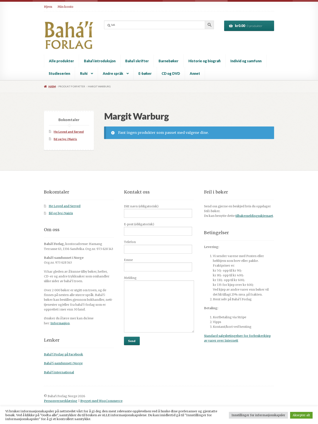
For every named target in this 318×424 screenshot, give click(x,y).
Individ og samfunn (246, 61)
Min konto (65, 7)
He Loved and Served (69, 131)
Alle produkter (61, 61)
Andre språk (113, 73)
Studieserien (59, 73)
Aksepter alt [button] (301, 415)
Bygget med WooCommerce (101, 401)
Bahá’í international (59, 372)
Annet (195, 73)
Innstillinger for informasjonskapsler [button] (258, 415)
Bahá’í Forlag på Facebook (63, 354)
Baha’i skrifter (137, 61)
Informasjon (60, 323)
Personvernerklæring (60, 401)
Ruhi (83, 73)
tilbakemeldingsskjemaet (254, 216)
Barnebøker (168, 61)
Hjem (48, 7)
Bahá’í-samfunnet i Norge (63, 363)
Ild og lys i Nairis (65, 139)
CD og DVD (171, 73)
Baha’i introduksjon (100, 61)
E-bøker (145, 73)
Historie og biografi (204, 61)
